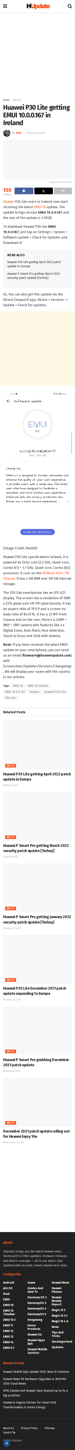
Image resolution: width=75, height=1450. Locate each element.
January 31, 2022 (13, 928)
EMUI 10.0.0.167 (15, 691)
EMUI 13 (8, 1336)
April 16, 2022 (11, 857)
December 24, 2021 (14, 1142)
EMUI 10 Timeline (9, 1312)
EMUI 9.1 (8, 1348)
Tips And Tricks (58, 1334)
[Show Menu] (5, 6)
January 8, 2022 (12, 1071)
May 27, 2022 (11, 785)
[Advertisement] (37, 54)
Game (31, 1282)
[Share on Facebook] (24, 191)
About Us (8, 1428)
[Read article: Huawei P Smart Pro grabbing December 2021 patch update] (37, 1030)
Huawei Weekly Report (56, 1301)
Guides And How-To (35, 1290)
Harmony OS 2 (37, 1297)
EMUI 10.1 (9, 1320)
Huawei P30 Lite (55, 691)
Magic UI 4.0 (60, 1321)
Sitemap (50, 1428)
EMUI (6, 1299)
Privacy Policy (29, 1428)
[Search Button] (70, 6)
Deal (6, 1294)
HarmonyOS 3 (37, 1303)
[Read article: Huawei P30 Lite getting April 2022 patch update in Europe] (37, 745)
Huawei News (60, 1282)
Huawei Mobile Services (37, 1351)
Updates (58, 1347)
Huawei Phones (57, 1290)
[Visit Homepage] (37, 6)
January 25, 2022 (13, 1000)
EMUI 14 (8, 1342)
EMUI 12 (8, 1331)
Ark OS (7, 1288)
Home (6, 99)
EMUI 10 (17, 99)
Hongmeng (35, 1320)
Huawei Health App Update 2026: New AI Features (36, 1372)
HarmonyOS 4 (37, 1308)
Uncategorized (62, 1341)
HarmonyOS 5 (37, 1314)
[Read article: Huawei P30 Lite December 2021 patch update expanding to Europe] (37, 959)
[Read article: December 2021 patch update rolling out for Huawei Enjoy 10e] (37, 1102)
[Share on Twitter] (43, 191)
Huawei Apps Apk (36, 1341)
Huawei (8, 202)
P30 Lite (10, 697)
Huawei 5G (35, 1334)
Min (18, 132)
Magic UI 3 (58, 1310)
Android (8, 1282)
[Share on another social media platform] (63, 191)
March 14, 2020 (36, 132)
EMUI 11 (8, 1325)
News (55, 1327)
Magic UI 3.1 (59, 1315)
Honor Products (34, 1327)
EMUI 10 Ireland (38, 685)
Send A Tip (9, 1432)
